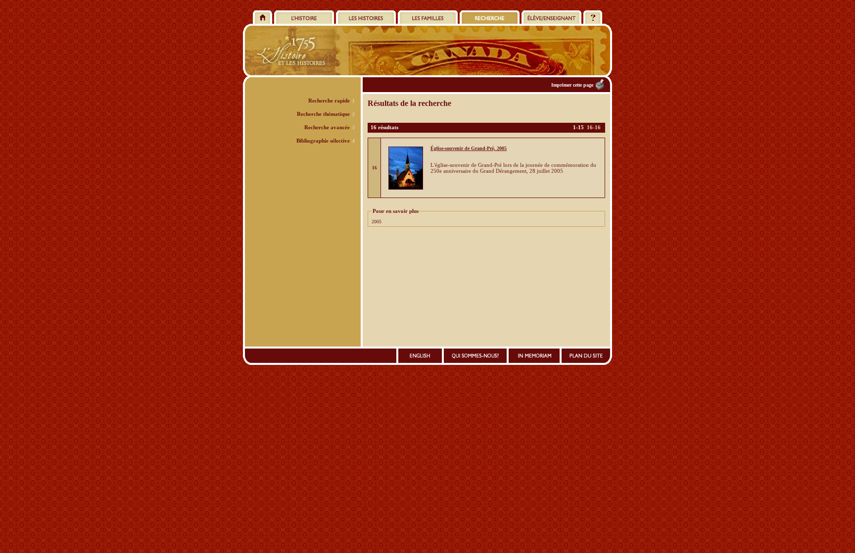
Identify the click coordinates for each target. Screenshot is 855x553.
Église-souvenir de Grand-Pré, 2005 (468, 148)
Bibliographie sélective (323, 141)
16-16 (594, 127)
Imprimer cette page (572, 85)
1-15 (578, 127)
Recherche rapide (329, 100)
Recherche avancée (327, 127)
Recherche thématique (323, 114)
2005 (376, 221)
